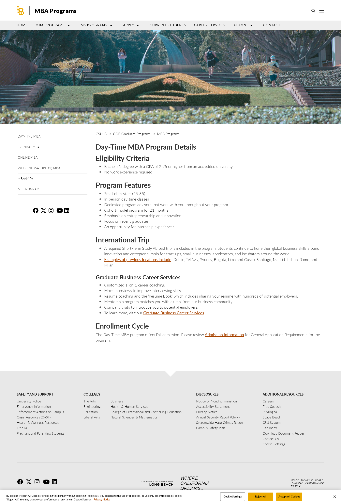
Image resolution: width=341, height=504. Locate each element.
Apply (128, 25)
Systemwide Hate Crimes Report (219, 422)
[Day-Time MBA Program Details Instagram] (52, 210)
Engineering (92, 406)
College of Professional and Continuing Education (146, 412)
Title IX (22, 428)
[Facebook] (21, 482)
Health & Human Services (129, 406)
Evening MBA (29, 147)
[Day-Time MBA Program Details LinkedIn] (67, 210)
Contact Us (271, 438)
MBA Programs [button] (50, 25)
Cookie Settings (233, 496)
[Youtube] (47, 482)
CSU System (272, 422)
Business (117, 401)
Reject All (260, 496)
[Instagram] (38, 482)
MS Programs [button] (94, 25)
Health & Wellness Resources (38, 422)
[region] (170, 497)
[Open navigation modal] (319, 10)
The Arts (89, 401)
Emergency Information (34, 406)
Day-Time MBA (29, 136)
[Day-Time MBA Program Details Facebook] (36, 210)
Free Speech (272, 406)
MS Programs (29, 189)
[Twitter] (30, 482)
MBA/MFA (25, 178)
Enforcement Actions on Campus (40, 412)
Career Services (210, 25)
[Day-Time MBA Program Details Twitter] (44, 210)
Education (90, 412)
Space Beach (272, 417)
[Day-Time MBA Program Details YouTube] (60, 210)
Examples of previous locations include (137, 259)
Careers (268, 401)
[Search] (311, 10)
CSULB (101, 133)
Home (22, 25)
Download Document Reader (283, 433)
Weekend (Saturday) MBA (39, 168)
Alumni (240, 25)
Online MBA (27, 157)
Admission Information (224, 334)
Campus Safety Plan (210, 428)
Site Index (270, 428)
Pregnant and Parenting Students (40, 433)
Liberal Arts (91, 417)
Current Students (168, 25)
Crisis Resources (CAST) (34, 417)
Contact (271, 25)
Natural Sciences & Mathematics (134, 417)
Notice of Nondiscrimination (216, 401)
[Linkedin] (56, 482)
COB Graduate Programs (132, 133)
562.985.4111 (297, 486)
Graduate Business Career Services (173, 313)
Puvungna (270, 412)
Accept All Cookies (289, 496)
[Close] (334, 496)
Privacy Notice (102, 499)
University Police (29, 401)
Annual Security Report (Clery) (218, 417)
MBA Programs (56, 10)
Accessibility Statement (213, 406)
